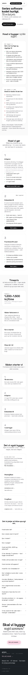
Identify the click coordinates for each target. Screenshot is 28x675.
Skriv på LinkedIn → (14, 642)
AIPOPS (4, 3)
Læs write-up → (8, 490)
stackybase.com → (9, 488)
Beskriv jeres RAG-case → (14, 186)
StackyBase (8, 475)
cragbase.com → (9, 509)
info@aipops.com (6, 668)
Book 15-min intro (16, 3)
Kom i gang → (14, 228)
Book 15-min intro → (8, 24)
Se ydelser (20, 24)
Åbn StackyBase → (9, 465)
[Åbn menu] (24, 3)
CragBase (7, 499)
